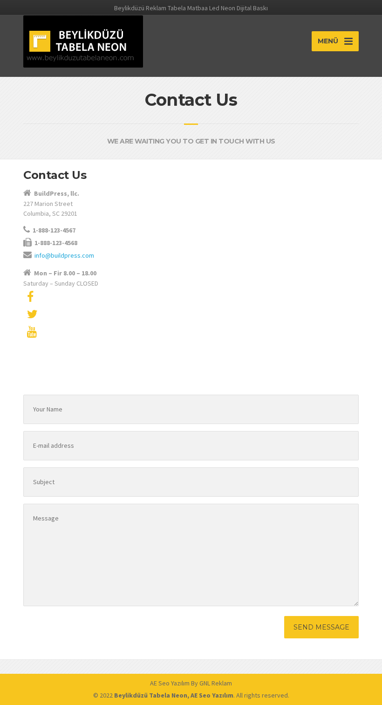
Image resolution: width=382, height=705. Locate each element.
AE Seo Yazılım (170, 683)
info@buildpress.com (64, 255)
